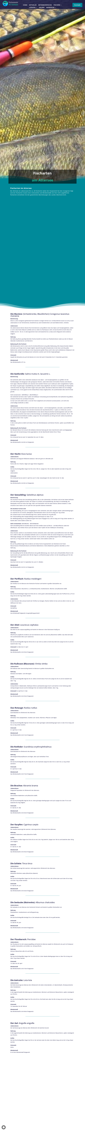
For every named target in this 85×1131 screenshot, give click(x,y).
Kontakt (77, 5)
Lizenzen (32, 7)
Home (25, 5)
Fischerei (57, 5)
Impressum (50, 7)
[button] (3, 1127)
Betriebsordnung (45, 5)
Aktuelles (33, 5)
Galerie (41, 7)
